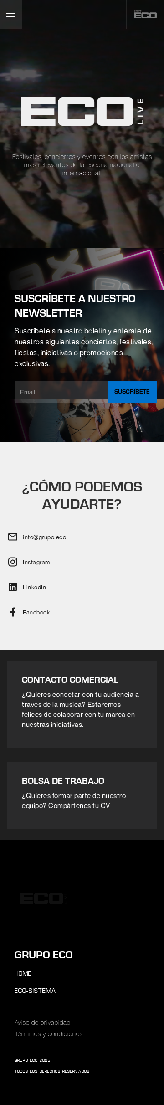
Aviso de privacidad (43, 1023)
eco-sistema (35, 991)
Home (23, 974)
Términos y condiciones (49, 1034)
